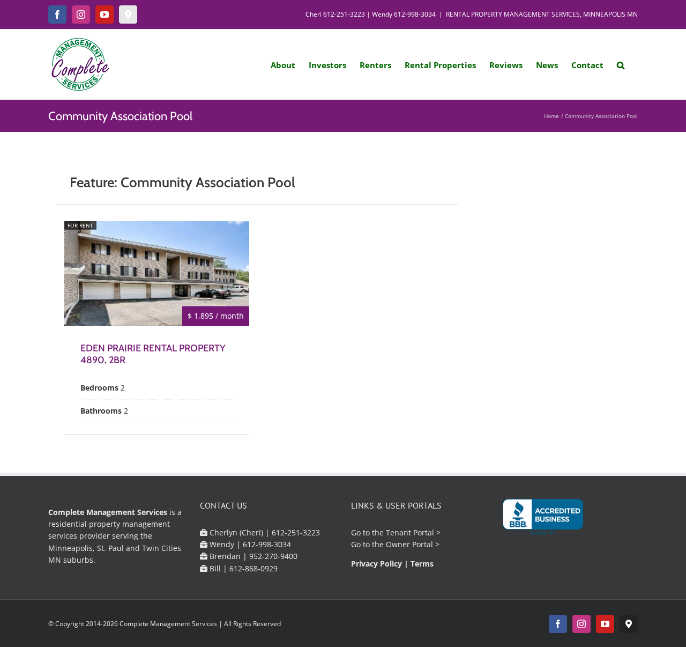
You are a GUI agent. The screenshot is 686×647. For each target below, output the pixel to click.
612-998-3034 (415, 14)
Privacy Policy (376, 563)
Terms (422, 563)
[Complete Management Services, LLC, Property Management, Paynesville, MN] (543, 517)
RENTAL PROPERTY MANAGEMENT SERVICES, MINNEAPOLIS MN (542, 14)
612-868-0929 (253, 568)
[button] (620, 64)
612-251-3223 (344, 14)
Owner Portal (409, 544)
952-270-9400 (273, 556)
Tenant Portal (410, 532)
